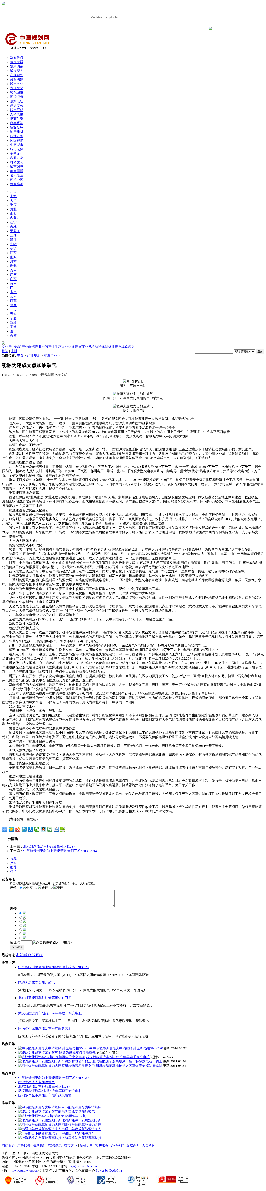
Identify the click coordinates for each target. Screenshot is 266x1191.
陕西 (13, 305)
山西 (13, 213)
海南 (13, 283)
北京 (13, 192)
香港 (13, 327)
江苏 (13, 235)
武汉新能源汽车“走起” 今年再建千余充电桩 (50, 1013)
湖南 (13, 270)
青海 (13, 314)
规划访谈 (16, 66)
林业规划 (114, 346)
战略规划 (128, 346)
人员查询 (148, 1145)
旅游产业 (21, 346)
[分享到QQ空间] (11, 829)
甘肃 (13, 309)
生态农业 (61, 346)
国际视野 (16, 140)
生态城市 (16, 145)
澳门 (13, 331)
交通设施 (74, 346)
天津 (13, 200)
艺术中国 (16, 179)
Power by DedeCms (109, 1170)
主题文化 (16, 153)
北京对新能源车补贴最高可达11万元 (49, 846)
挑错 (13, 863)
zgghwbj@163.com (84, 1166)
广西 (13, 279)
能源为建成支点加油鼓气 (36, 982)
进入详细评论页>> (29, 955)
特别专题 (16, 62)
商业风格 (88, 346)
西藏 (13, 301)
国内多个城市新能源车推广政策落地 (44, 1028)
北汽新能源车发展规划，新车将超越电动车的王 (127, 1061)
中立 (29, 887)
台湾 (13, 335)
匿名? (68, 942)
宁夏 (13, 318)
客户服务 (101, 1145)
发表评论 (17, 947)
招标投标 (16, 127)
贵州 (13, 292)
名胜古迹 (16, 158)
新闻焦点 (16, 57)
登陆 (5, 351)
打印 (13, 871)
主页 (20, 355)
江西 (13, 253)
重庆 (13, 205)
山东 (13, 257)
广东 (13, 274)
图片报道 (16, 97)
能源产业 (35, 346)
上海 (13, 196)
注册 (14, 351)
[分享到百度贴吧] (56, 829)
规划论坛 (16, 101)
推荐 (13, 867)
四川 (13, 287)
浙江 (13, 239)
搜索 (260, 351)
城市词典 (16, 166)
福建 (13, 248)
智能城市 (16, 92)
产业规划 (16, 75)
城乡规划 (16, 70)
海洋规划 (101, 346)
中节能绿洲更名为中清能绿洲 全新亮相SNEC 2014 (60, 851)
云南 (13, 296)
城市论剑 (16, 149)
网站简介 (8, 1145)
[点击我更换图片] (46, 942)
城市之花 (70, 1145)
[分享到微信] (37, 829)
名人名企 (16, 175)
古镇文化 (16, 88)
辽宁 (13, 222)
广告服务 (24, 1145)
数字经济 (16, 123)
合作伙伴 (117, 1145)
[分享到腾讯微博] (24, 829)
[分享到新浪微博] (17, 829)
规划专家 (16, 105)
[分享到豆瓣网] (50, 829)
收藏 (13, 858)
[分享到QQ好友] (43, 829)
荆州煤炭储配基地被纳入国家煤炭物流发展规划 (127, 1065)
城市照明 (16, 110)
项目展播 (16, 171)
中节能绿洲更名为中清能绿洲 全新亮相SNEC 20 (53, 967)
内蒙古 (15, 218)
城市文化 (16, 84)
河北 (13, 209)
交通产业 (48, 346)
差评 (60, 887)
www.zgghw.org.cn (25, 1170)
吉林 (13, 226)
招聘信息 (55, 1145)
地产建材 (16, 132)
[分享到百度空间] (62, 829)
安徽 (13, 244)
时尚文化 (16, 162)
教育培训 (16, 184)
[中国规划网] (27, 51)
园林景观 (16, 136)
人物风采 (16, 114)
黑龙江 (15, 231)
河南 (13, 261)
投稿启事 (86, 1145)
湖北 (13, 266)
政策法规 (16, 79)
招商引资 (16, 118)
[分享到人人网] (30, 829)
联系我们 (39, 1145)
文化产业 (8, 346)
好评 (44, 887)
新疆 (13, 322)
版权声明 (133, 1145)
